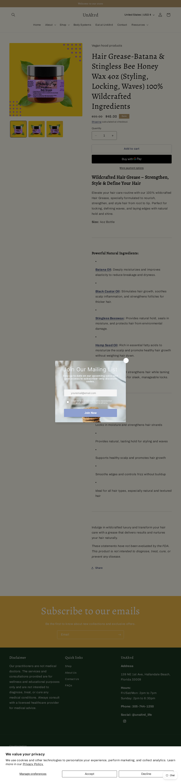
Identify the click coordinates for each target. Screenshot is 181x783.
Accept (89, 774)
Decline (146, 774)
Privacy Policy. (33, 764)
